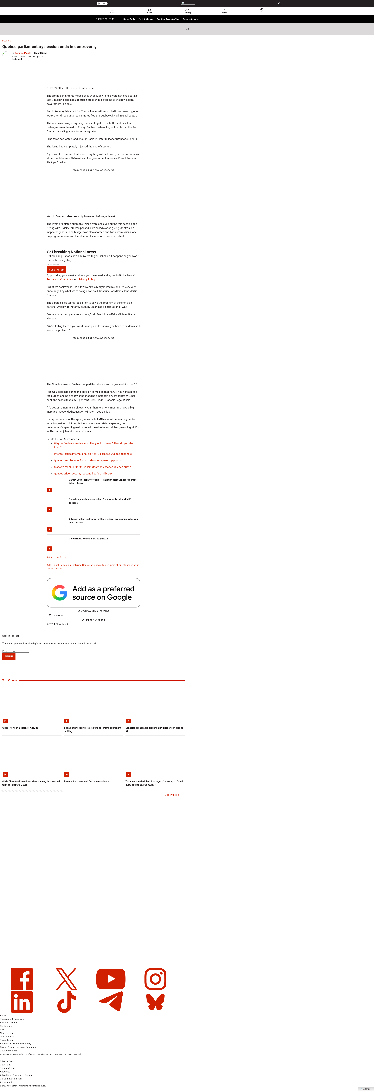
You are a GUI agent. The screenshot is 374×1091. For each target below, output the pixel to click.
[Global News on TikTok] (67, 1012)
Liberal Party (129, 19)
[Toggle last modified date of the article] (42, 56)
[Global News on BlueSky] (155, 1012)
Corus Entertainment (11, 1078)
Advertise (5, 1071)
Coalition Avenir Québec (168, 19)
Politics (6, 41)
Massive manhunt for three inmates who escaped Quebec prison (92, 466)
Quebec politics (105, 19)
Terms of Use (7, 1068)
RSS (2, 1029)
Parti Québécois (145, 19)
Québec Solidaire (191, 19)
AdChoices (368, 1089)
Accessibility (7, 1082)
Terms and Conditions (60, 279)
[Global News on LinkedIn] (22, 1012)
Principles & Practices (12, 1019)
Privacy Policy (87, 279)
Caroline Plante (23, 53)
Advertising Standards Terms (16, 1075)
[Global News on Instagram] (155, 989)
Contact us (6, 1026)
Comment (58, 615)
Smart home (6, 1040)
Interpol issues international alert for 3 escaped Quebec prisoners (93, 453)
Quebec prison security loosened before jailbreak (83, 473)
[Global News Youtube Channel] (111, 989)
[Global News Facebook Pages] (22, 989)
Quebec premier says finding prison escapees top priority (88, 460)
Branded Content (9, 1022)
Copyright (5, 1064)
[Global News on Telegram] (111, 1012)
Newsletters (6, 1033)
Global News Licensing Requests (18, 1047)
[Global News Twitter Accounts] (67, 989)
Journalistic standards (95, 611)
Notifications (7, 1036)
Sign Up (9, 656)
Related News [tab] (55, 439)
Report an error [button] (95, 620)
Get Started (56, 270)
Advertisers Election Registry (15, 1043)
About (3, 1015)
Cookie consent (8, 1050)
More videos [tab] (71, 439)
